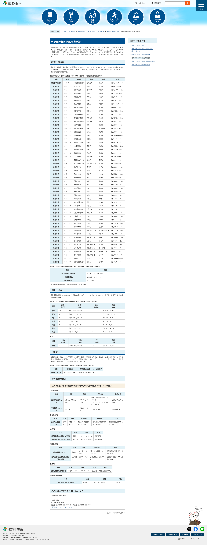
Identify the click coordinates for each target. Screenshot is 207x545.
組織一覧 (72, 31)
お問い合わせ (172, 534)
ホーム (64, 31)
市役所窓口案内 (158, 534)
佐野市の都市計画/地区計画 (141, 65)
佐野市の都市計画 (113, 31)
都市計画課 (91, 31)
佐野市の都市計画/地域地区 (141, 54)
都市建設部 (81, 31)
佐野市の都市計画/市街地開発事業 (143, 61)
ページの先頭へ (196, 515)
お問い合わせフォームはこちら (61, 507)
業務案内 (101, 31)
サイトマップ (198, 534)
